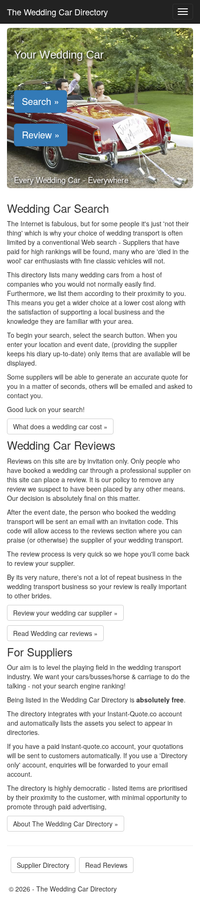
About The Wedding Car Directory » (65, 823)
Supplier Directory (43, 865)
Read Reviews (106, 865)
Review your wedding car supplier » (65, 612)
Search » (40, 101)
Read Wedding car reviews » (55, 633)
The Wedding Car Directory (57, 12)
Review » (41, 134)
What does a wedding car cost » (60, 426)
